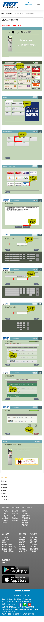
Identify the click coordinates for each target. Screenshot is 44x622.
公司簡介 (5, 511)
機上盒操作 (26, 516)
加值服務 (25, 525)
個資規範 (4, 496)
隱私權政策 (34, 549)
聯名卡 (4, 523)
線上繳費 (4, 484)
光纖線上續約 (7, 549)
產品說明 (25, 513)
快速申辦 (33, 537)
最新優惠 (15, 511)
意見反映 (33, 540)
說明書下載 (26, 518)
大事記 (4, 513)
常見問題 (33, 544)
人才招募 (5, 516)
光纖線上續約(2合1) (9, 551)
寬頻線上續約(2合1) (9, 547)
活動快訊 (15, 518)
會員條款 (4, 493)
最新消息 (15, 513)
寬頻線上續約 (7, 544)
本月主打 (15, 516)
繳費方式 (4, 481)
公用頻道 (5, 520)
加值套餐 (25, 523)
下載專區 (33, 551)
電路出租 (5, 542)
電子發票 (4, 487)
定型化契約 (5, 500)
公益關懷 (5, 518)
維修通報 (33, 542)
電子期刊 (4, 490)
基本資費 (25, 520)
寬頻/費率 (5, 540)
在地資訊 (15, 520)
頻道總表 (25, 511)
